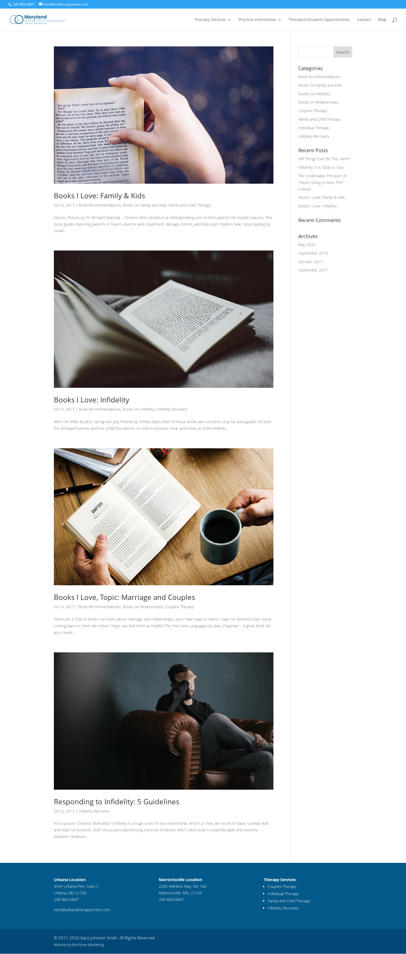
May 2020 (306, 244)
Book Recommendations (100, 205)
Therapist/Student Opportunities (319, 20)
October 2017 (310, 261)
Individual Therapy (313, 127)
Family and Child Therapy (189, 205)
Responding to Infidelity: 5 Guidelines (116, 802)
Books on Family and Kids (145, 205)
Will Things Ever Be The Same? (324, 158)
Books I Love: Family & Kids (99, 196)
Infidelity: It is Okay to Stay (321, 167)
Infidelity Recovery (172, 409)
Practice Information (257, 20)
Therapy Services (210, 20)
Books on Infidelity (139, 409)
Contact (364, 20)
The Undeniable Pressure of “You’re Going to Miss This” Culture (322, 182)
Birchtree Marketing (88, 944)
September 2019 (313, 253)
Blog (382, 20)
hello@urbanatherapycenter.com (82, 909)
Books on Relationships (143, 606)
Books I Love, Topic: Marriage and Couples (124, 597)
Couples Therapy (179, 606)
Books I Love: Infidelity (91, 400)
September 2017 (313, 270)
